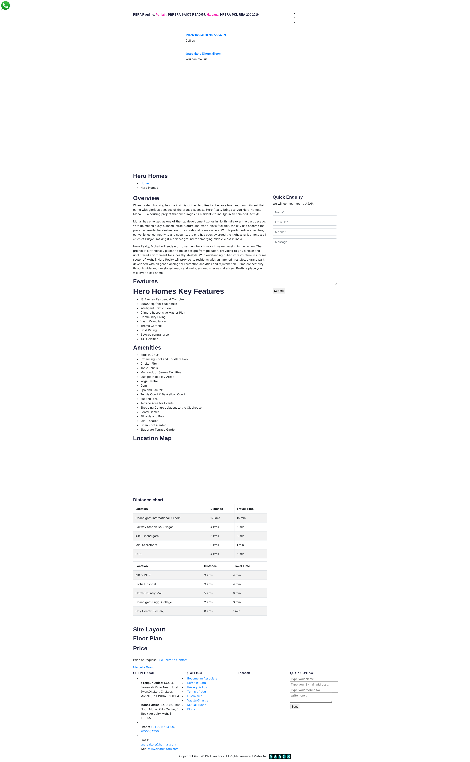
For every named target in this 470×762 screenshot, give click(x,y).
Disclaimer (194, 696)
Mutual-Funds (196, 705)
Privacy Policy (197, 687)
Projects (45, 72)
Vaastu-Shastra (197, 700)
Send (295, 706)
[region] (235, 122)
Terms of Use (196, 691)
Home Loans (162, 72)
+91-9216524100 (196, 35)
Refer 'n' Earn (196, 683)
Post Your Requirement (78, 72)
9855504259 (217, 35)
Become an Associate (202, 678)
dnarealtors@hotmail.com (203, 53)
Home (9, 72)
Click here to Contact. (173, 660)
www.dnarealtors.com (163, 749)
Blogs (191, 709)
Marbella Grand (143, 667)
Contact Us (206, 72)
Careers (186, 72)
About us (26, 72)
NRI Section (139, 72)
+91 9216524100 (162, 727)
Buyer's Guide (112, 72)
